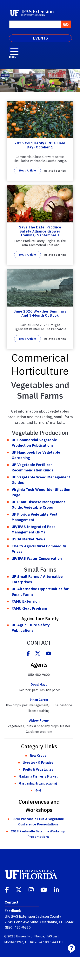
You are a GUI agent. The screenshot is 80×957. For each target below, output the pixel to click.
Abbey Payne (39, 720)
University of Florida (30, 936)
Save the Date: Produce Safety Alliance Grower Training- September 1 (40, 231)
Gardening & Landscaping (38, 783)
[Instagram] (31, 889)
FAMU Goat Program (29, 608)
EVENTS (40, 38)
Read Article (27, 170)
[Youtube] (48, 654)
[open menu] (14, 49)
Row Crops (38, 755)
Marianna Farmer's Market (38, 776)
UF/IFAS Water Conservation (37, 558)
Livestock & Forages (38, 762)
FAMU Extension (26, 601)
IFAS (48, 936)
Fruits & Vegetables (38, 769)
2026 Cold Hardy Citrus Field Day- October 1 (40, 145)
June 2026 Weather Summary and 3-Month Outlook (40, 313)
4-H (38, 790)
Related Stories (55, 170)
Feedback (13, 910)
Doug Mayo (39, 684)
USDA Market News (28, 539)
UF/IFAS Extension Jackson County (33, 916)
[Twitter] (38, 654)
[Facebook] (28, 654)
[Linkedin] (57, 889)
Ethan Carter (39, 700)
